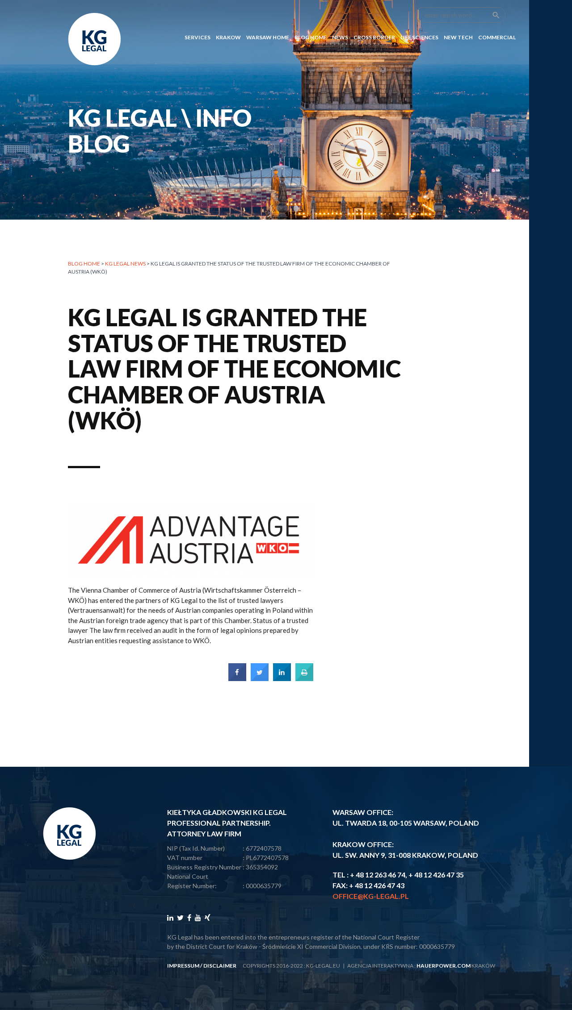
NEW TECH (458, 37)
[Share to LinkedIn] (282, 678)
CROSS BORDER (374, 37)
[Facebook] (189, 917)
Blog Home (310, 37)
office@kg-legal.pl (370, 896)
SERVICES (197, 37)
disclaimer (219, 965)
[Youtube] (198, 917)
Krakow (228, 37)
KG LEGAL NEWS (125, 263)
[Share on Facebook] (237, 678)
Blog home (84, 263)
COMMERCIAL (497, 37)
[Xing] (207, 917)
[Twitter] (180, 917)
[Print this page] (304, 678)
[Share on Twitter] (260, 678)
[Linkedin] (170, 917)
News (340, 37)
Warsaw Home (267, 37)
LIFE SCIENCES (419, 37)
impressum (183, 965)
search (496, 15)
